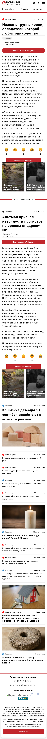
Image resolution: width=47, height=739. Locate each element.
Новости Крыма (10, 19)
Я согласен (23, 731)
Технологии (9, 211)
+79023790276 (22, 681)
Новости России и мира (13, 612)
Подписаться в (23, 50)
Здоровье (7, 38)
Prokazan (24, 273)
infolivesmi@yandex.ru (22, 685)
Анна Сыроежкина (11, 42)
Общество (8, 405)
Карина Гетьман (10, 234)
